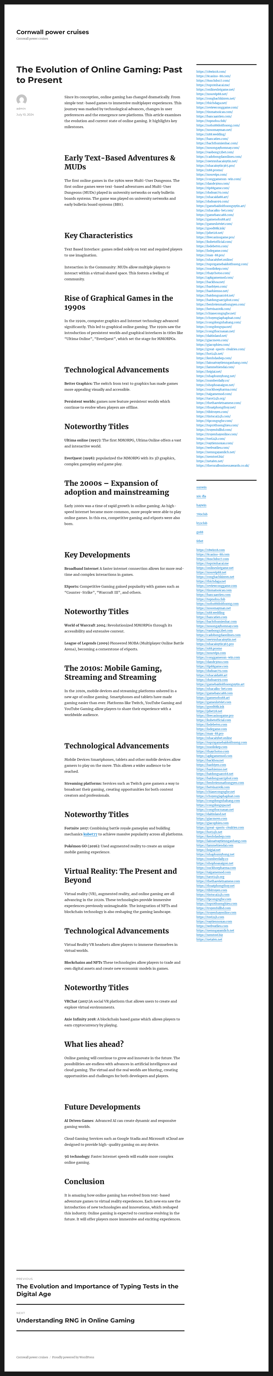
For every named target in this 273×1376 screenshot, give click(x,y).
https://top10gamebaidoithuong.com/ (222, 264)
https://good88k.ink (210, 707)
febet (199, 541)
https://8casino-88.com (212, 554)
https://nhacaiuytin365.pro (215, 644)
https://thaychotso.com (212, 751)
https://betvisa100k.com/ (213, 309)
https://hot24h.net (209, 832)
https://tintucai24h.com (212, 895)
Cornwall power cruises (52, 32)
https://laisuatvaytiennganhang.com (221, 841)
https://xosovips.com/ (211, 175)
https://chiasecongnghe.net (215, 792)
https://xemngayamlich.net (215, 930)
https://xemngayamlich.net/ (215, 452)
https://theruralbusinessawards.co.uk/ (222, 465)
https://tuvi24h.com (210, 917)
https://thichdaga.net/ (211, 103)
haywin (201, 505)
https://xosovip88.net (211, 572)
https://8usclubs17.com (212, 559)
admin (21, 108)
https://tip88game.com (212, 666)
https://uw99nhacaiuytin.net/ (217, 161)
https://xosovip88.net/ (212, 94)
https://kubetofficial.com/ (214, 242)
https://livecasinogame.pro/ (215, 237)
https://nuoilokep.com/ (212, 269)
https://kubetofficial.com (213, 720)
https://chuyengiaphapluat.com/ (218, 318)
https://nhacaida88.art (211, 675)
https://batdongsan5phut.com (217, 778)
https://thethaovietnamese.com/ (218, 403)
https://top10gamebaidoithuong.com (221, 742)
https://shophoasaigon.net (214, 863)
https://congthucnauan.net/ (215, 331)
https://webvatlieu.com (212, 926)
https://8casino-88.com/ (213, 76)
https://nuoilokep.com (211, 747)
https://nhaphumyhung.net (215, 854)
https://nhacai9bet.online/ (214, 260)
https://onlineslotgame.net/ (215, 89)
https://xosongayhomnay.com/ (218, 148)
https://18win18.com (210, 550)
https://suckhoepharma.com (216, 868)
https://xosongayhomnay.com (217, 626)
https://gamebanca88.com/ (215, 215)
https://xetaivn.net (209, 939)
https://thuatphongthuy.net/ (216, 407)
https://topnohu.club (210, 599)
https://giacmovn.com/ (212, 340)
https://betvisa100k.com (213, 787)
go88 (199, 532)
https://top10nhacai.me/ (213, 85)
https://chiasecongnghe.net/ (216, 313)
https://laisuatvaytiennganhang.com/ (222, 363)
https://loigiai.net (208, 850)
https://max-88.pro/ (210, 255)
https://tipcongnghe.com (213, 899)
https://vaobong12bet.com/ (215, 152)
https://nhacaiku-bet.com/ (215, 210)
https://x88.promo (209, 648)
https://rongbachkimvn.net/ (215, 98)
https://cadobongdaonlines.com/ (219, 157)
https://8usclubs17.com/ (213, 80)
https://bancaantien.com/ (214, 116)
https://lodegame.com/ (212, 251)
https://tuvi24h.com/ (210, 439)
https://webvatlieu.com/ (212, 448)
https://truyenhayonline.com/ (217, 434)
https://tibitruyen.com (211, 890)
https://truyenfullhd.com (213, 908)
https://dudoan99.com (212, 680)
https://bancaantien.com (213, 595)
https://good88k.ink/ (210, 228)
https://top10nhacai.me (212, 563)
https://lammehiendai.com (214, 845)
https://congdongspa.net (213, 805)
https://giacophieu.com (212, 823)
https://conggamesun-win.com (218, 657)
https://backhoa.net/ (210, 282)
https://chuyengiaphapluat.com (218, 796)
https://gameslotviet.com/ (214, 224)
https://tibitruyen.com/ (212, 412)
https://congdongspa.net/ (214, 327)
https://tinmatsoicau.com (214, 590)
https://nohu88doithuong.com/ (218, 125)
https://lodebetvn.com (211, 724)
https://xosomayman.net (213, 608)
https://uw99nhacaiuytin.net (216, 639)
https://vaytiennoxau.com (214, 921)
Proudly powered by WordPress (73, 1357)
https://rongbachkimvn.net (215, 577)
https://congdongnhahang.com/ (218, 322)
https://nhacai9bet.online (214, 738)
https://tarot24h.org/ (211, 398)
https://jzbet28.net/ (210, 233)
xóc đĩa (201, 496)
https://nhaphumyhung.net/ (216, 376)
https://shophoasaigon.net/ (215, 385)
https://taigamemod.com (213, 872)
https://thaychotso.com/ (213, 273)
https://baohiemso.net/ (212, 291)
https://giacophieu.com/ (213, 345)
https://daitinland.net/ (211, 336)
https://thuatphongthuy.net (215, 886)
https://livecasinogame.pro (215, 716)
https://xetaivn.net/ (210, 461)
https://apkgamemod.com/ (215, 277)
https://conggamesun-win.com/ (218, 179)
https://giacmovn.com (211, 818)
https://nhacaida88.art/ (212, 197)
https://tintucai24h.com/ (213, 416)
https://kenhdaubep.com (213, 836)
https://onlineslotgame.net (215, 568)
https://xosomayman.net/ (214, 130)
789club (202, 514)
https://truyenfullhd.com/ (214, 430)
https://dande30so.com (212, 662)
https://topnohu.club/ (211, 121)
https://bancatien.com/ (212, 139)
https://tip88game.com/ (212, 188)
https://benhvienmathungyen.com (220, 783)
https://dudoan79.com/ (212, 192)
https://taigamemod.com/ (214, 394)
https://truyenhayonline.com (216, 912)
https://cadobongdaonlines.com (218, 635)
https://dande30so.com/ (213, 183)
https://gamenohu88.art (213, 698)
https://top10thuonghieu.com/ (217, 425)
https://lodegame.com (211, 729)
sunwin (201, 487)
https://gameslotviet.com (213, 702)
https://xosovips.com (211, 653)
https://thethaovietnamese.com (218, 881)
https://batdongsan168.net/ (215, 295)
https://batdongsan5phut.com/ (217, 300)
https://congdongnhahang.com (218, 801)
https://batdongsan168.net (214, 774)
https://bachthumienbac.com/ (217, 143)
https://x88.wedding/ (211, 134)
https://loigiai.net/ (209, 371)
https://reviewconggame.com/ (217, 107)
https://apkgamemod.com (214, 756)
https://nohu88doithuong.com (217, 604)
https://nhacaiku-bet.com (214, 689)
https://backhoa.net (210, 760)
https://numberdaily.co (212, 859)
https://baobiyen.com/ (211, 286)
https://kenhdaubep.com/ (214, 358)
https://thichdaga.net (211, 581)
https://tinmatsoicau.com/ (214, 112)
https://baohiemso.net (211, 769)
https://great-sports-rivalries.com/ (220, 349)
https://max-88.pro (210, 733)
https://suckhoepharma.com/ (216, 389)
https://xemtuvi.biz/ (210, 457)
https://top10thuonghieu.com (216, 904)
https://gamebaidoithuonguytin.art (220, 684)
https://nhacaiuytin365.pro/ (215, 166)
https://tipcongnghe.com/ (214, 421)
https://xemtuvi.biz (209, 935)
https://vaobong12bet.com (214, 630)
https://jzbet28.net (209, 711)
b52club (201, 523)
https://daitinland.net (211, 814)
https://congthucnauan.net (215, 810)
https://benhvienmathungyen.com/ (220, 304)
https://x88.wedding (210, 613)
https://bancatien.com (211, 617)
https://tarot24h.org (210, 877)
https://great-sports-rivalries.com (220, 827)
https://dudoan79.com (212, 671)
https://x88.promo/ (209, 170)
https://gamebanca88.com (214, 693)
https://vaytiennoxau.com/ (214, 443)
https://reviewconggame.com (216, 586)
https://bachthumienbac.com (216, 622)
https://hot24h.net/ (210, 354)
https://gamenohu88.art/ (213, 219)
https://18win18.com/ (211, 72)
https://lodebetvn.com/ (212, 246)
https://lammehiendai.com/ (215, 367)
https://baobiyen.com (211, 765)
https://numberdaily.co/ (212, 380)
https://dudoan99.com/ (212, 201)
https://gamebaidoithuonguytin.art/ (221, 206)
